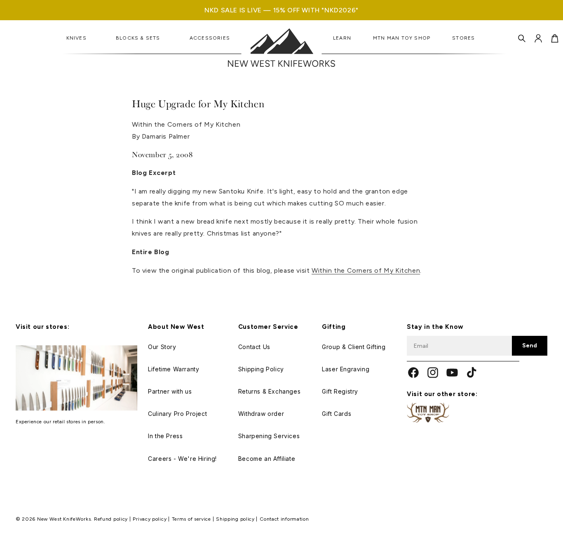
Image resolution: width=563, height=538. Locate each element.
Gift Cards (336, 413)
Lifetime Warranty (173, 369)
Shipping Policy (261, 369)
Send (529, 345)
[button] (522, 38)
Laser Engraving (345, 369)
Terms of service (192, 519)
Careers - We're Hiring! (182, 458)
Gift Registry (340, 391)
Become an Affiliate (266, 458)
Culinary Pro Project (177, 413)
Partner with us (170, 391)
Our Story (162, 346)
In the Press (165, 435)
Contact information (284, 519)
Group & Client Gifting (353, 346)
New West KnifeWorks (64, 519)
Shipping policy (236, 519)
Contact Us (254, 346)
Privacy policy (150, 519)
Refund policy (111, 519)
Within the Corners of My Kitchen (366, 270)
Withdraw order (261, 413)
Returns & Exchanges (269, 391)
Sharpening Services (269, 435)
